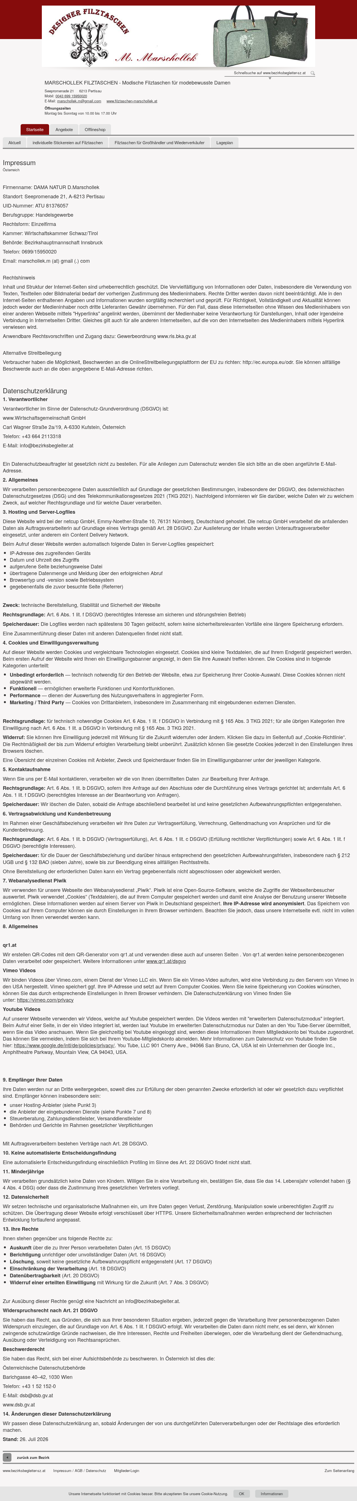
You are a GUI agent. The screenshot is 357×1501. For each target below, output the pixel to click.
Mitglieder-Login (126, 1470)
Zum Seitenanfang (339, 1470)
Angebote (64, 129)
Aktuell (14, 142)
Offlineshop (95, 129)
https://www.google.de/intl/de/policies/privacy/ (64, 1045)
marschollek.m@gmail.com (79, 100)
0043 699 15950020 (71, 95)
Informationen (272, 1493)
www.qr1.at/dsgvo (166, 960)
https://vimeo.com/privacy (45, 999)
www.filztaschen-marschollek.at (132, 100)
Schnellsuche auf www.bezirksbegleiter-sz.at (270, 72)
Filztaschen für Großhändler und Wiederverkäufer (159, 142)
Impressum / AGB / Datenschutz (79, 1470)
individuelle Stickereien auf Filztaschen (68, 142)
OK (241, 1493)
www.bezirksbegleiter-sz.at (24, 1470)
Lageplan (224, 142)
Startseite (35, 129)
